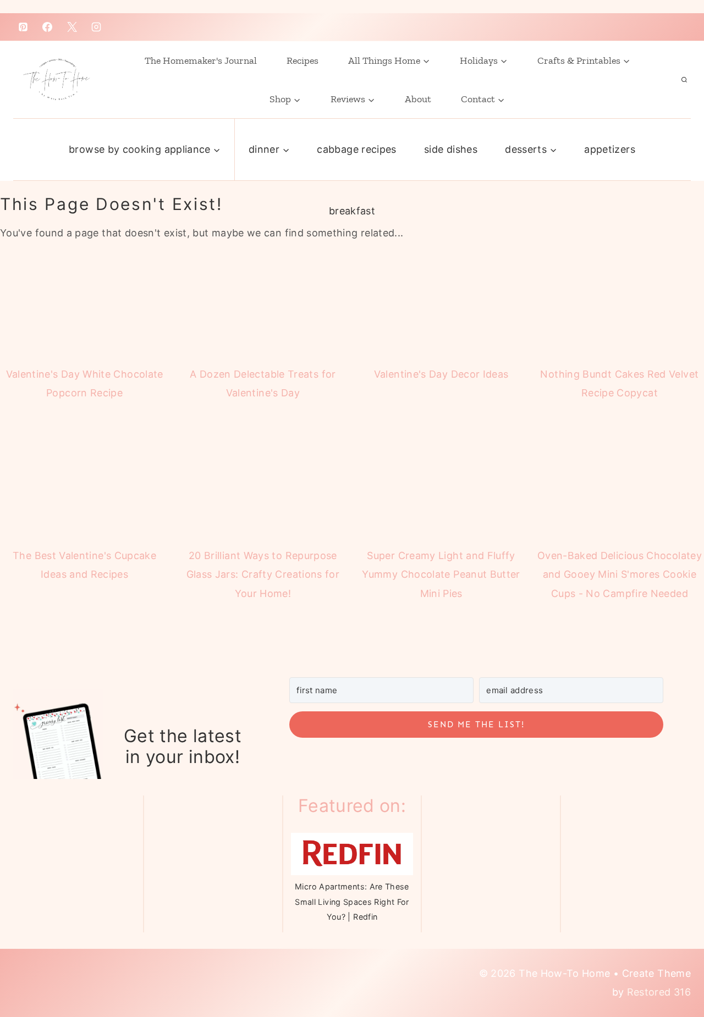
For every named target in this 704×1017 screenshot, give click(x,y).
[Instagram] (96, 27)
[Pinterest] (23, 27)
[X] (72, 27)
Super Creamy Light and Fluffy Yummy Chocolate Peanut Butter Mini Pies (441, 574)
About (418, 99)
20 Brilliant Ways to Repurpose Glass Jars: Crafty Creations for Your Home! (263, 574)
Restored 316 (659, 992)
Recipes (302, 60)
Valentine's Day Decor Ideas (441, 374)
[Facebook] (47, 27)
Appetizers (609, 149)
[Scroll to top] (667, 963)
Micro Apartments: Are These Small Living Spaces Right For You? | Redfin (352, 901)
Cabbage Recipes (356, 149)
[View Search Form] (684, 79)
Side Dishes (450, 149)
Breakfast (352, 211)
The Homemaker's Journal (201, 60)
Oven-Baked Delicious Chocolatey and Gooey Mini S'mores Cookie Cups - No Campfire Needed (619, 574)
